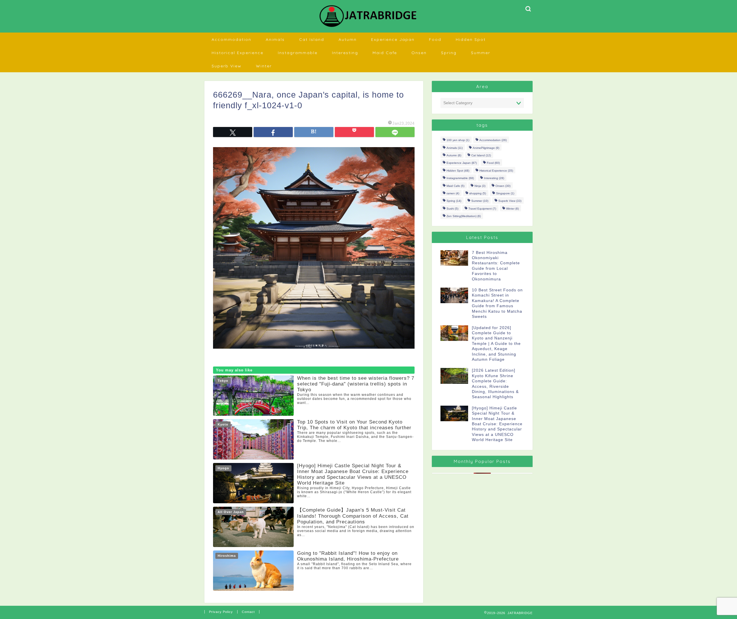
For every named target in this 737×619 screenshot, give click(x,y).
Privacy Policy (221, 612)
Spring (449, 52)
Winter (264, 66)
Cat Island (311, 39)
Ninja (479, 185)
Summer (480, 52)
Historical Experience (237, 52)
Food (435, 39)
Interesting (345, 52)
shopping (477, 193)
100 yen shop (458, 140)
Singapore (505, 193)
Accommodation (231, 39)
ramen (453, 193)
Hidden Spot (471, 39)
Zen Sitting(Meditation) (464, 216)
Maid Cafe (385, 52)
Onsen (419, 52)
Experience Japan (393, 39)
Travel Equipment (482, 208)
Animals (275, 39)
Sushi (452, 208)
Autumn (348, 39)
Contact (248, 612)
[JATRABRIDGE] (368, 27)
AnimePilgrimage (486, 147)
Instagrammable (298, 52)
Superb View (227, 66)
